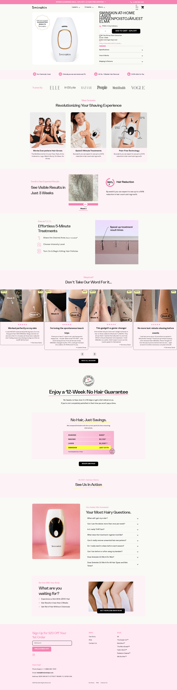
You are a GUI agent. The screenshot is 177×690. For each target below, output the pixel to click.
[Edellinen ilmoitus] (33, 2)
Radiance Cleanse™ (123, 653)
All (118, 636)
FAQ (90, 640)
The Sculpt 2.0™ (122, 640)
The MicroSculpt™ (123, 646)
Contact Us (93, 643)
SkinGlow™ (121, 643)
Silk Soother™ (122, 656)
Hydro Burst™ (122, 650)
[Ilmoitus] (129, 2)
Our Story (92, 636)
